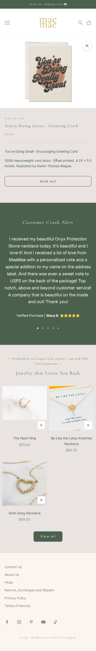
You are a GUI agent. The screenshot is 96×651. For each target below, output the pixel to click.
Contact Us (13, 567)
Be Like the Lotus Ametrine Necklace (71, 440)
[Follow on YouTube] (43, 622)
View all (48, 536)
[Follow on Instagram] (19, 622)
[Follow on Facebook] (7, 622)
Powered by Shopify (64, 637)
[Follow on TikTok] (55, 622)
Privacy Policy (15, 598)
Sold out (48, 181)
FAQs (9, 582)
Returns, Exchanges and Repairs (29, 590)
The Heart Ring (24, 438)
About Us (12, 575)
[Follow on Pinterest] (31, 622)
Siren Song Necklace (25, 513)
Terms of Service (17, 606)
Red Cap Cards (15, 118)
